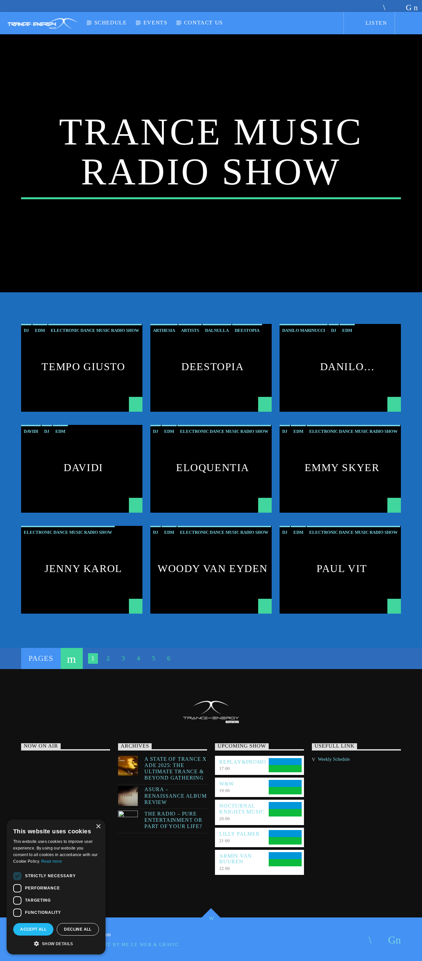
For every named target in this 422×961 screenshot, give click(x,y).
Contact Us (203, 22)
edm (40, 330)
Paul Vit (341, 568)
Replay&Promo (242, 762)
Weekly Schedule (334, 759)
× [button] (98, 826)
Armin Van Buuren (235, 859)
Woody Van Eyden (213, 568)
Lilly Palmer (239, 834)
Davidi (83, 467)
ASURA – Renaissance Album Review (175, 795)
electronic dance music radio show (95, 330)
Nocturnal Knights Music (241, 809)
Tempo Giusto (83, 366)
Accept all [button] (33, 929)
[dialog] (56, 886)
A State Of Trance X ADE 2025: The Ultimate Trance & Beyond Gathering (175, 768)
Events (155, 22)
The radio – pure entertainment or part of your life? (173, 820)
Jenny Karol (83, 568)
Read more (51, 861)
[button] (56, 944)
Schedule (110, 22)
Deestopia (212, 366)
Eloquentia (212, 467)
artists (190, 330)
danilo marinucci (303, 330)
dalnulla (217, 330)
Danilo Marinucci (340, 372)
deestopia (247, 330)
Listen (375, 23)
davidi (31, 431)
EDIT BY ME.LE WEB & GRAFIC (138, 944)
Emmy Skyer (342, 467)
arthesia (164, 330)
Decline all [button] (77, 929)
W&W (226, 783)
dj (26, 330)
